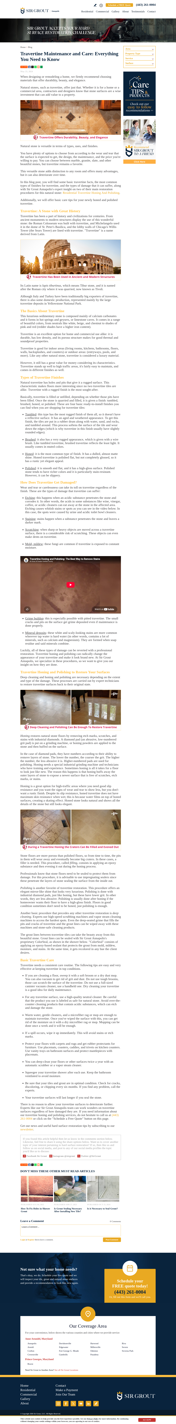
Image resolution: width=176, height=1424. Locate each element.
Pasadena (94, 1354)
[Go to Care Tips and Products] (139, 94)
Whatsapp (35, 67)
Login (22, 1240)
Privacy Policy (93, 1419)
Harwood (94, 1343)
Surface (129, 63)
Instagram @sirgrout (64, 1156)
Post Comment (112, 1240)
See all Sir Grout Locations (66, 1370)
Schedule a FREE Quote (119, 5)
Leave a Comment (32, 1221)
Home (23, 47)
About (125, 11)
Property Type (132, 53)
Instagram (58, 1403)
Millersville (95, 1347)
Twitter (32, 67)
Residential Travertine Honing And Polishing (91, 193)
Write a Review (95, 5)
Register (31, 1240)
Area (127, 48)
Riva (124, 1343)
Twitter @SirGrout (91, 1156)
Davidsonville (65, 1343)
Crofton (31, 1351)
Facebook (29, 67)
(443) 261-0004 (146, 4)
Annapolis (32, 1343)
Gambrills (63, 1354)
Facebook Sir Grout (36, 1156)
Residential (87, 11)
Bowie (30, 1364)
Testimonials (138, 11)
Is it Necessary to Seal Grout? (102, 1208)
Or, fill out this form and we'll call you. (130, 1296)
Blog (30, 47)
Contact (151, 11)
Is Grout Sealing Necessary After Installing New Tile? (68, 1210)
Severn (125, 1347)
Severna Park (127, 1351)
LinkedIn (88, 1403)
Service (129, 58)
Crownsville (33, 1354)
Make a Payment (67, 1390)
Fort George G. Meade (69, 1351)
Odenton (94, 1351)
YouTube (81, 1403)
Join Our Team (65, 1394)
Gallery (115, 11)
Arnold (31, 1347)
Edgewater (63, 1347)
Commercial (102, 11)
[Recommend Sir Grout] (139, 141)
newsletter (26, 1129)
